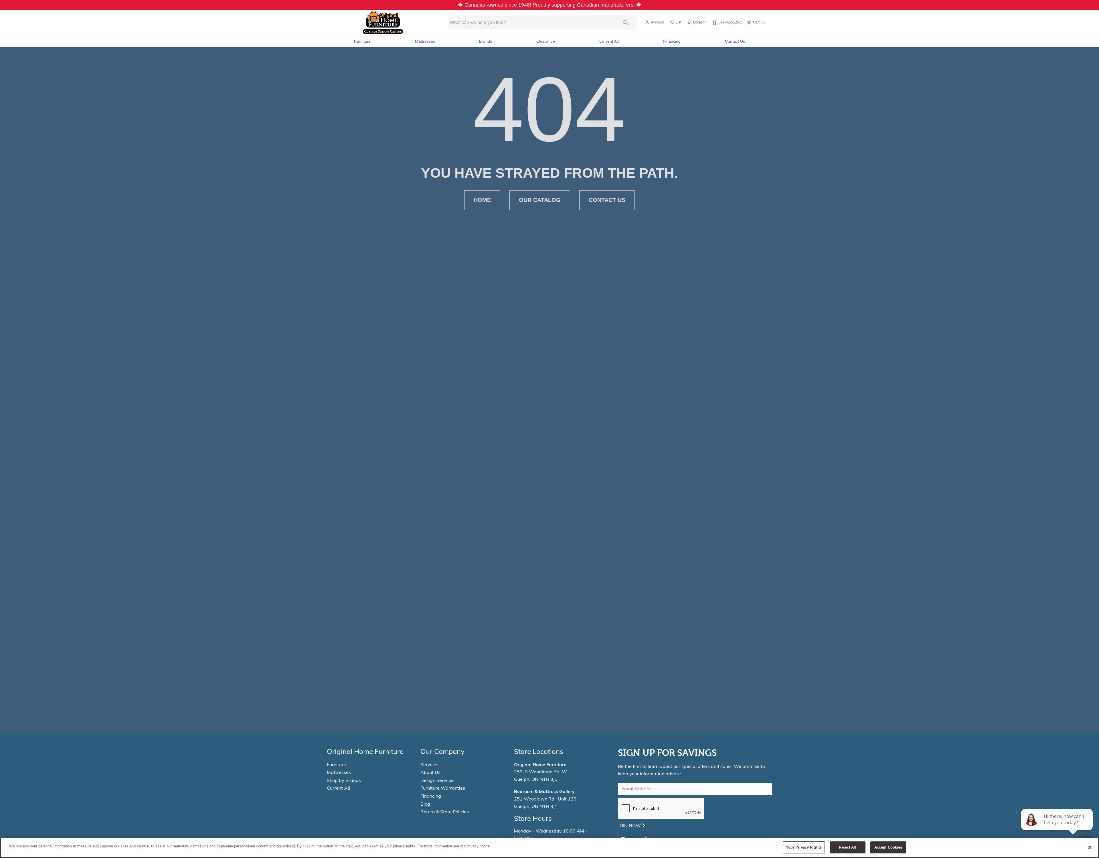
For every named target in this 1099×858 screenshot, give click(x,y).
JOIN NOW (630, 826)
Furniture (362, 41)
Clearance (545, 41)
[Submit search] (625, 22)
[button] (647, 22)
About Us (430, 772)
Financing (672, 41)
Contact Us (735, 41)
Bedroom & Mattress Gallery (544, 792)
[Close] (1090, 847)
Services (429, 765)
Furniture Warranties (442, 788)
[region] (549, 848)
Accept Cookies (888, 847)
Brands (485, 41)
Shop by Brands (344, 780)
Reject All (847, 847)
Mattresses (425, 41)
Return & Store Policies (444, 812)
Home (482, 200)
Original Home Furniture (540, 765)
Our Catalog (540, 200)
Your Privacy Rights (804, 847)
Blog (425, 804)
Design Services (437, 780)
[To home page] (383, 22)
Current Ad (609, 41)
